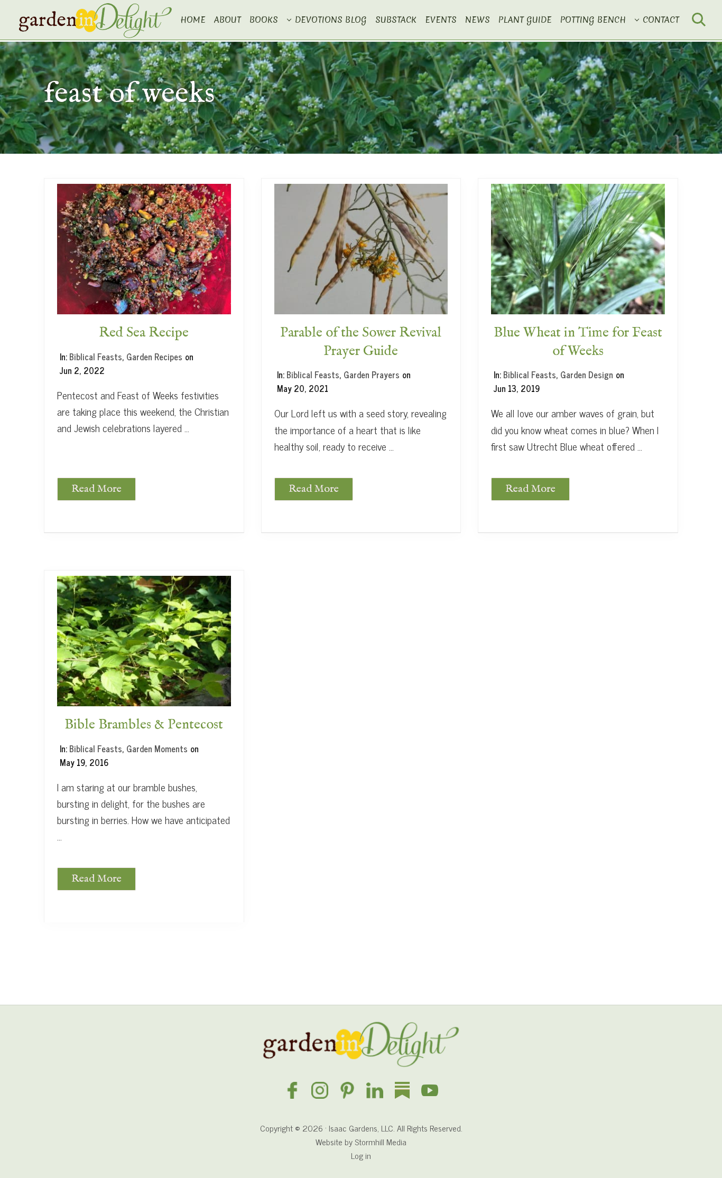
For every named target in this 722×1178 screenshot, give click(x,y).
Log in (361, 1155)
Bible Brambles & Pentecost (143, 724)
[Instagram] (320, 1091)
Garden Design (586, 374)
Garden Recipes (154, 356)
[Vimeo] (402, 1091)
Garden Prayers (372, 374)
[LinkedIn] (374, 1091)
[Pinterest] (347, 1091)
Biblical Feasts (95, 356)
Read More (96, 491)
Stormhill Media (380, 1141)
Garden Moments (157, 748)
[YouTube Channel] (429, 1091)
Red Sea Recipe (144, 332)
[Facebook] (292, 1091)
